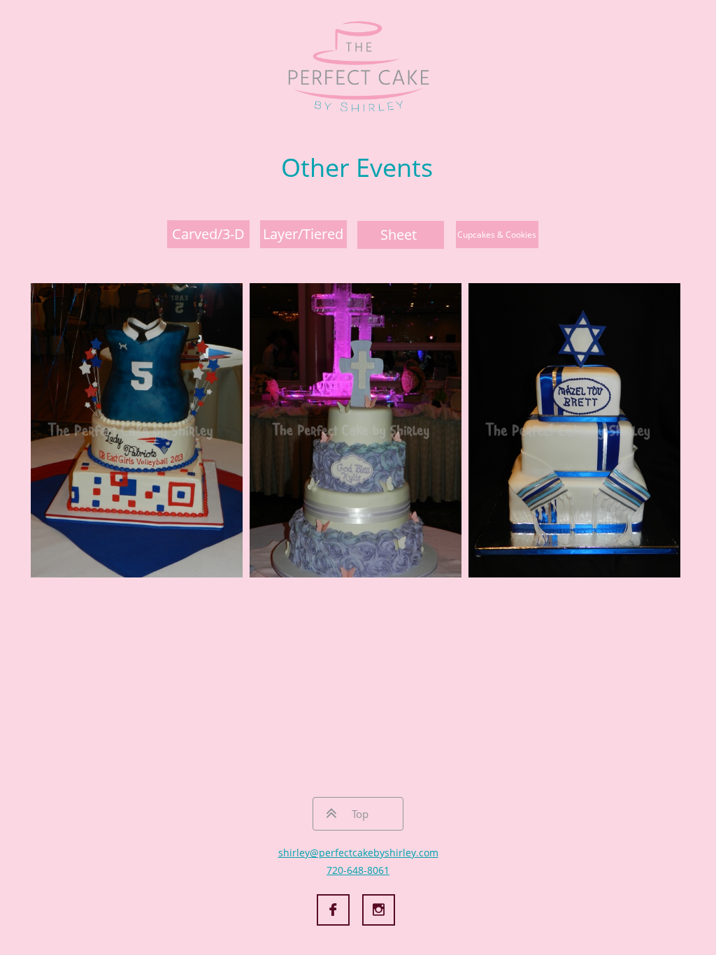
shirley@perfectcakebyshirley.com (358, 852)
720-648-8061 (358, 870)
